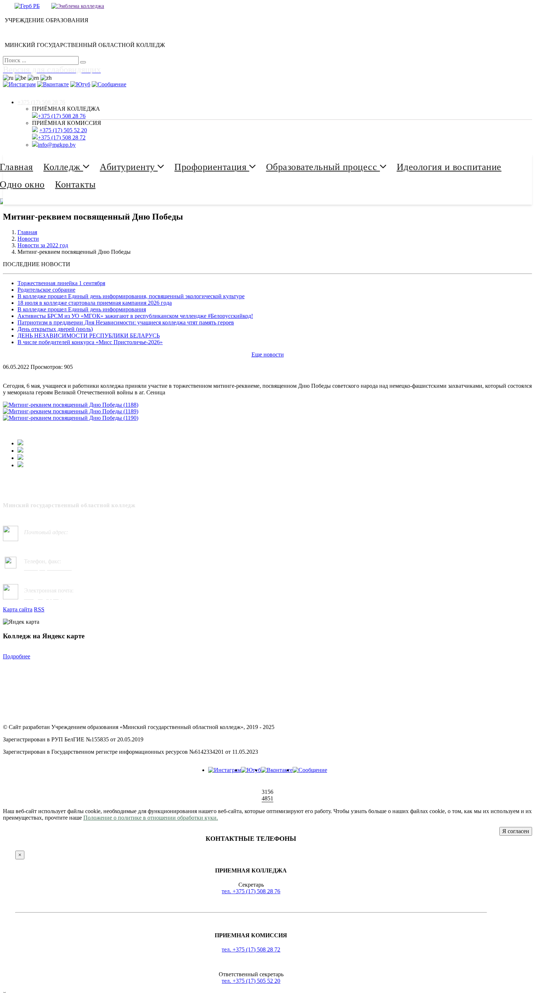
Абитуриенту (129, 167)
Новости (28, 239)
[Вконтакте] (277, 770)
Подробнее (16, 656)
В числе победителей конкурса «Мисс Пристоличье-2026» (90, 342)
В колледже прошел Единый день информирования (81, 309)
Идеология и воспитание (449, 167)
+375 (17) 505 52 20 (63, 130)
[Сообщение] (310, 770)
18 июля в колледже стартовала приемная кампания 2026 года (94, 303)
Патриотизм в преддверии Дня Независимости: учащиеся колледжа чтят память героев (125, 322)
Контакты (75, 184)
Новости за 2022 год (42, 245)
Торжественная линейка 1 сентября (61, 283)
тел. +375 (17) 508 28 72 (251, 949)
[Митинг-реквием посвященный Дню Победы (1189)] (70, 411)
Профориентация (211, 167)
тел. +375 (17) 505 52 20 (251, 981)
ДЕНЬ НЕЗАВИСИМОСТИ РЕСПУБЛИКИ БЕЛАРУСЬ (88, 335)
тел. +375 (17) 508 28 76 (251, 891)
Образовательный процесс (323, 167)
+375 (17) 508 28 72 (62, 137)
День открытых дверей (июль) (55, 329)
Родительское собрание (46, 290)
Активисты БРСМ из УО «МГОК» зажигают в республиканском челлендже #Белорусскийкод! (135, 316)
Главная (27, 232)
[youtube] (251, 770)
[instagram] (224, 770)
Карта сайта (17, 609)
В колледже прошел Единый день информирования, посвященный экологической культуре (131, 296)
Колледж (63, 167)
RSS (39, 609)
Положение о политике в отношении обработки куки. (150, 818)
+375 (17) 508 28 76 (41, 102)
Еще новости (267, 354)
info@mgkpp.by (57, 145)
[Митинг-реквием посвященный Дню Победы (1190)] (70, 418)
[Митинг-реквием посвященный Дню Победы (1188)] (70, 405)
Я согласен (515, 831)
